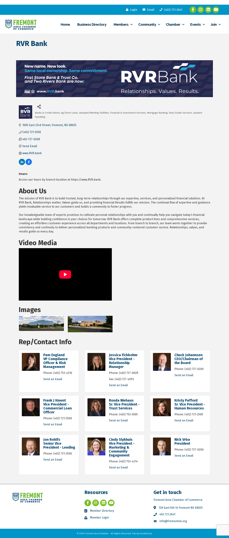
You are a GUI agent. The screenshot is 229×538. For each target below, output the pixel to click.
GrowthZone (146, 533)
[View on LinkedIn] (22, 164)
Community (147, 24)
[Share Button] (39, 106)
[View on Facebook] (29, 164)
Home (65, 24)
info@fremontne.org (173, 521)
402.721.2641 (167, 514)
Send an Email (52, 379)
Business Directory (91, 24)
